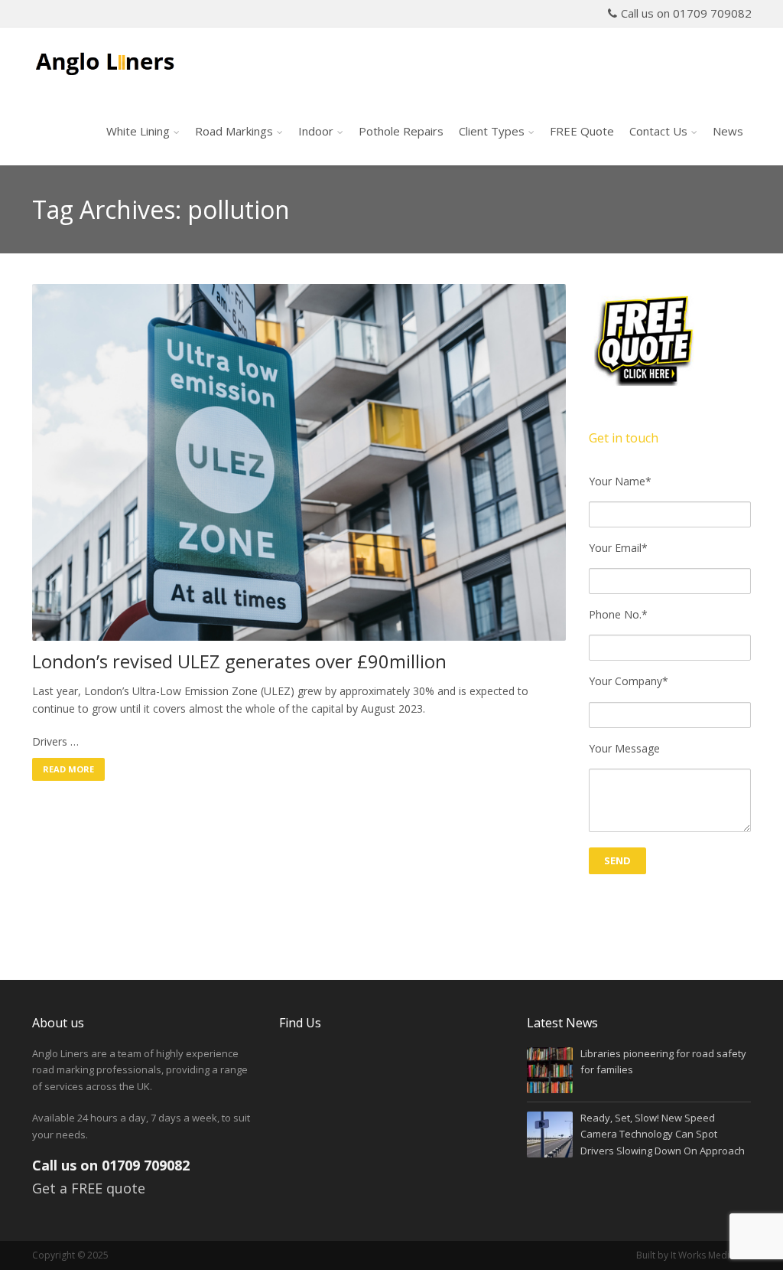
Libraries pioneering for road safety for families (663, 1061)
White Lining (138, 131)
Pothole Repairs (401, 131)
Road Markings (234, 131)
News (728, 131)
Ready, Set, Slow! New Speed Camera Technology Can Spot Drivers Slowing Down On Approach (662, 1134)
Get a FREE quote (88, 1188)
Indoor (315, 131)
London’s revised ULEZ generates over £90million (239, 661)
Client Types (492, 131)
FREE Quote (582, 131)
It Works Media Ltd (711, 1255)
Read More (68, 769)
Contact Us (658, 131)
